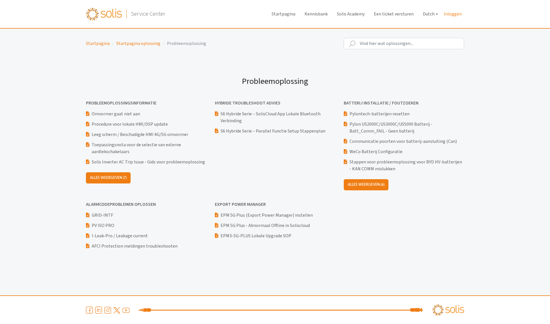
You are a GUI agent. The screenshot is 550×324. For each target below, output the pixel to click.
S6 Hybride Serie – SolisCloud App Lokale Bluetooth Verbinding (271, 117)
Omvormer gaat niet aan (116, 114)
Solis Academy (351, 14)
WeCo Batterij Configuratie (375, 152)
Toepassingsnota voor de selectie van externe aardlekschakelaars (136, 148)
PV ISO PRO (103, 225)
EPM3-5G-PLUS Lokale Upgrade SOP (256, 236)
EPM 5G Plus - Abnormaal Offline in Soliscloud (265, 225)
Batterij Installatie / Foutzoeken (381, 103)
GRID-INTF (102, 215)
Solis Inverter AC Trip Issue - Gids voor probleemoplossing (148, 162)
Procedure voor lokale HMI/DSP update (130, 124)
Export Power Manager (240, 204)
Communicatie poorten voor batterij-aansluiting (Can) (403, 141)
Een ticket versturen (394, 14)
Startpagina (283, 14)
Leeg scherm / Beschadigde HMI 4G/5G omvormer (140, 134)
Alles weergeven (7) (108, 177)
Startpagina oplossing (138, 43)
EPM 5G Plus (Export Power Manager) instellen (267, 215)
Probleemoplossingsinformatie (121, 103)
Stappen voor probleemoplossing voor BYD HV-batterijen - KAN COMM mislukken (405, 165)
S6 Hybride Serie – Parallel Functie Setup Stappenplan (273, 131)
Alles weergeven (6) (366, 184)
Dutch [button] (429, 14)
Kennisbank (316, 14)
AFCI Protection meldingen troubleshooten (135, 246)
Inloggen (453, 14)
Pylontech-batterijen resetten (379, 114)
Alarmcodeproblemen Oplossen (121, 204)
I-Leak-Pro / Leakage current (120, 236)
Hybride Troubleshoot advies (247, 103)
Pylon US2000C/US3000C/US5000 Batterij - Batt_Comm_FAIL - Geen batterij (390, 127)
